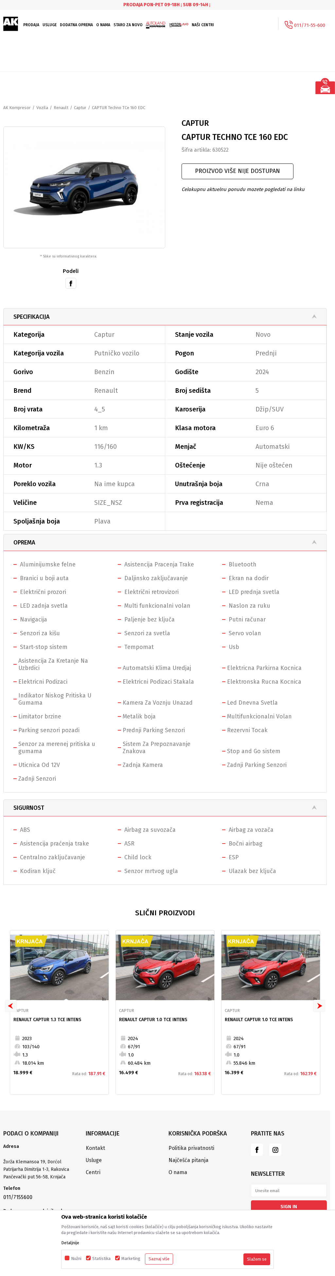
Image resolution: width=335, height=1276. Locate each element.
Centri (93, 1172)
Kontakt (95, 1148)
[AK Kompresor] (10, 24)
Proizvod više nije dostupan (237, 171)
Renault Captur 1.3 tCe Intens (47, 1019)
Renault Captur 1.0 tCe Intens (153, 1019)
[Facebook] (71, 282)
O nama (177, 1172)
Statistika (101, 1258)
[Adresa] (41, 1154)
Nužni (76, 1258)
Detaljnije (70, 1242)
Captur (80, 107)
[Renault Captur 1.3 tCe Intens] (59, 967)
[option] (167, 5)
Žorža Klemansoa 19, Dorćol (32, 1162)
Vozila (42, 107)
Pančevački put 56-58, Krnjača (35, 1177)
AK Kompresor (17, 107)
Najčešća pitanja (188, 1160)
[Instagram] (275, 1150)
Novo (263, 334)
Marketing (130, 1258)
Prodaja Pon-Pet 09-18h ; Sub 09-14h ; (166, 5)
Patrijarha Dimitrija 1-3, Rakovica (36, 1169)
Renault (61, 107)
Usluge (94, 1160)
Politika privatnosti (191, 1148)
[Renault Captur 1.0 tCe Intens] (165, 967)
